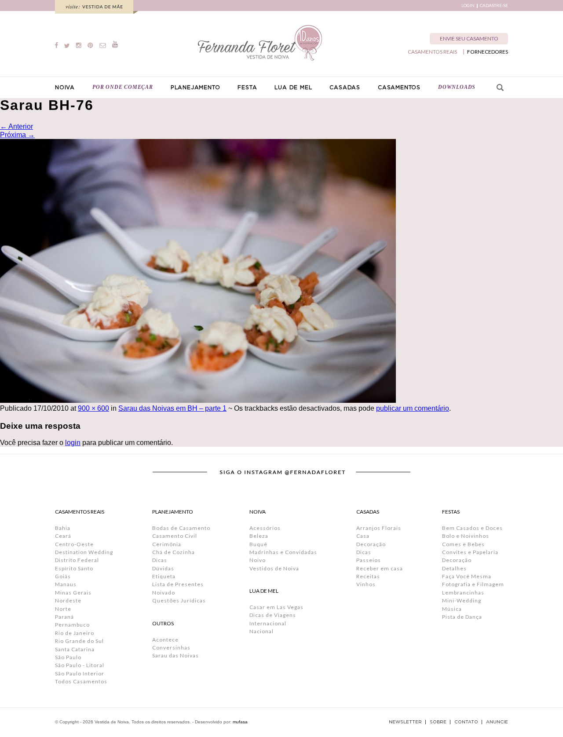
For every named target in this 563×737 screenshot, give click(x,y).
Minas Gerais (73, 592)
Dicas (159, 560)
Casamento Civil (174, 536)
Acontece (165, 639)
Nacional (261, 631)
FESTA (247, 87)
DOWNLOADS (456, 87)
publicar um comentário (412, 408)
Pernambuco (72, 624)
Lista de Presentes (178, 584)
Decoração (371, 544)
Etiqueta (163, 576)
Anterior (16, 126)
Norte (63, 609)
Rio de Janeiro (74, 633)
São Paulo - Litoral (79, 665)
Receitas (368, 576)
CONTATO (466, 722)
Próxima (17, 135)
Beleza (258, 536)
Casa (362, 536)
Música (452, 609)
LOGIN (468, 5)
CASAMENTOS (399, 87)
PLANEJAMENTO (195, 87)
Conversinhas (171, 647)
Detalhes (454, 568)
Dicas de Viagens (272, 615)
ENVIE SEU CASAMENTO (469, 38)
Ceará (63, 536)
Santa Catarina (75, 649)
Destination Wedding (84, 552)
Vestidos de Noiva (274, 568)
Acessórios (265, 528)
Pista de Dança (462, 616)
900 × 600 (93, 408)
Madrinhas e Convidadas (283, 552)
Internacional (267, 623)
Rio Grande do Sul (79, 641)
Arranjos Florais (378, 528)
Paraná (64, 616)
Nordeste (68, 600)
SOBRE (438, 722)
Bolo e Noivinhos (465, 536)
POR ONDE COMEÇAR (122, 87)
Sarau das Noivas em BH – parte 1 (172, 408)
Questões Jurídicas (179, 600)
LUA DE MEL (293, 87)
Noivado (163, 592)
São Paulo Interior (79, 673)
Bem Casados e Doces (472, 528)
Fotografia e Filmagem (473, 584)
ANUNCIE (497, 722)
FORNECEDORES (487, 52)
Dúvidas (163, 568)
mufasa (240, 721)
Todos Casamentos (81, 681)
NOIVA (65, 87)
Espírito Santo (74, 568)
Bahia (62, 528)
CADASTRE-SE (494, 5)
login (72, 442)
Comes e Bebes (463, 544)
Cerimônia (166, 544)
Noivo (257, 560)
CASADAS (344, 87)
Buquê (258, 544)
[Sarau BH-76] (198, 400)
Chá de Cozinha (173, 552)
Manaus (66, 584)
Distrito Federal (77, 560)
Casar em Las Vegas (276, 607)
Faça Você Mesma (466, 576)
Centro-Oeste (74, 544)
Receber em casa (379, 568)
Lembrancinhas (463, 592)
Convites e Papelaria (470, 552)
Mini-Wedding (461, 600)
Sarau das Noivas (175, 655)
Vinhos (366, 584)
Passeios (368, 560)
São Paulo (68, 657)
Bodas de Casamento (181, 528)
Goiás (63, 576)
